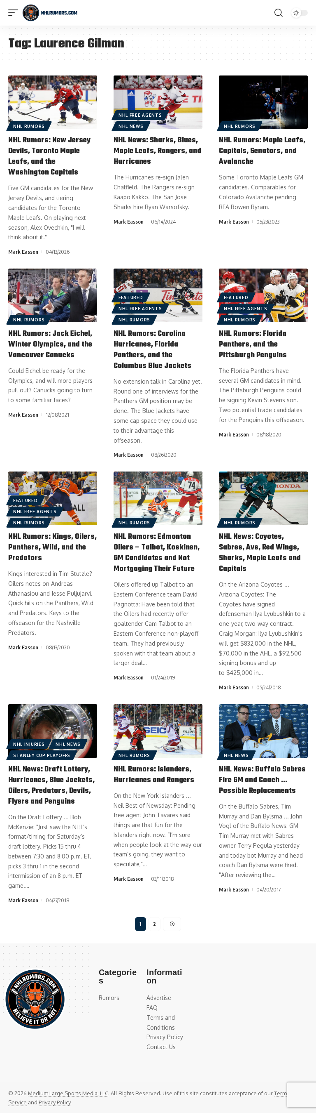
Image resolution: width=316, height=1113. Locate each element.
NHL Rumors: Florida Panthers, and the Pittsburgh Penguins (253, 344)
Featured (130, 297)
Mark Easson (23, 251)
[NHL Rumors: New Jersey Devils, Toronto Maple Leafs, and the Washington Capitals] (52, 102)
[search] (278, 13)
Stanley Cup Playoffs (41, 755)
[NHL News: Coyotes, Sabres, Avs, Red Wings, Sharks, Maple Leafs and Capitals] (263, 498)
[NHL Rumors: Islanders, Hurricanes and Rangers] (158, 731)
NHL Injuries (28, 744)
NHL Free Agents (140, 115)
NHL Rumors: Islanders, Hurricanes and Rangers (154, 775)
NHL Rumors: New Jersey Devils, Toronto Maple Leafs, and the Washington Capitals (49, 156)
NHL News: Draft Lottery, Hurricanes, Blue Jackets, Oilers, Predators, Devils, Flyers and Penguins (51, 786)
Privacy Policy (54, 1102)
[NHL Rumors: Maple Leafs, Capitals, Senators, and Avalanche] (263, 102)
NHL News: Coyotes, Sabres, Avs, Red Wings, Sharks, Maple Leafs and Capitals (260, 553)
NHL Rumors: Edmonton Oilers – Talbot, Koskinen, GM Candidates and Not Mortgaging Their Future (157, 553)
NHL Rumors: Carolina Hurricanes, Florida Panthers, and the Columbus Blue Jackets (152, 350)
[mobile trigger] (15, 12)
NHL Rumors (29, 126)
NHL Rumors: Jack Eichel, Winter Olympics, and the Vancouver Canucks (50, 344)
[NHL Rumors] (49, 12)
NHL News (131, 126)
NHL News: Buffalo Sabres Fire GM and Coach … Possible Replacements (262, 780)
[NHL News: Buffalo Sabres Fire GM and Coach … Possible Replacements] (263, 731)
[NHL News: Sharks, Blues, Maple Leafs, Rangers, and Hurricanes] (158, 102)
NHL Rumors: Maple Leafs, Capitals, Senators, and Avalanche (262, 151)
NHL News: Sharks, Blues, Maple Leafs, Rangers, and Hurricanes (157, 151)
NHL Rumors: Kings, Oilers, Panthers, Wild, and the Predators (52, 547)
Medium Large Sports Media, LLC (68, 1093)
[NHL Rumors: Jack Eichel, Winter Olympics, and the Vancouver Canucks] (52, 295)
